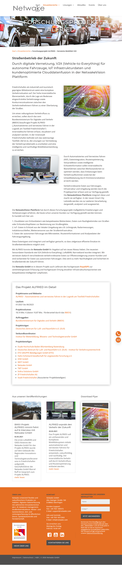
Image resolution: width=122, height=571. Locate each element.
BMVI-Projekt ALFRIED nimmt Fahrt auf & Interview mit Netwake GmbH (26, 428)
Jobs (38, 11)
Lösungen (67, 5)
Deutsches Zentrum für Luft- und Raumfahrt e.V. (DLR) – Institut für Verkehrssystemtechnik (59, 349)
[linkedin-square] (62, 535)
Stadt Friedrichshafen (27, 377)
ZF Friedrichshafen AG (27, 374)
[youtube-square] (56, 535)
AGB (37, 557)
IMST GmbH (23, 362)
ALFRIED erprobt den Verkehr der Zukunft (60, 426)
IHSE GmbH (23, 359)
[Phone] (118, 333)
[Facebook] (49, 535)
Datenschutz (28, 557)
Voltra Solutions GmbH (28, 371)
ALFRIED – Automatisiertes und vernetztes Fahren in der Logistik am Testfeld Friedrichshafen (57, 296)
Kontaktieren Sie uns (58, 543)
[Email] (118, 340)
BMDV (67, 312)
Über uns (102, 5)
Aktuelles (81, 5)
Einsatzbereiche (50, 5)
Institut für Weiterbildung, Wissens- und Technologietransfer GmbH (46, 336)
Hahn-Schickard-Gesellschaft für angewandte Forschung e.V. (45, 356)
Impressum (16, 557)
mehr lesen (20, 477)
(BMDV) (40, 320)
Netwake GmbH (25, 365)
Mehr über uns (21, 546)
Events (92, 5)
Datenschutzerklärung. (95, 533)
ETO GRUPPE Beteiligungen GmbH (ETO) (36, 353)
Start (38, 5)
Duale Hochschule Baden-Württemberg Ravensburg (41, 346)
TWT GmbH (23, 368)
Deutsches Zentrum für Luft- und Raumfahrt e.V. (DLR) (40, 328)
